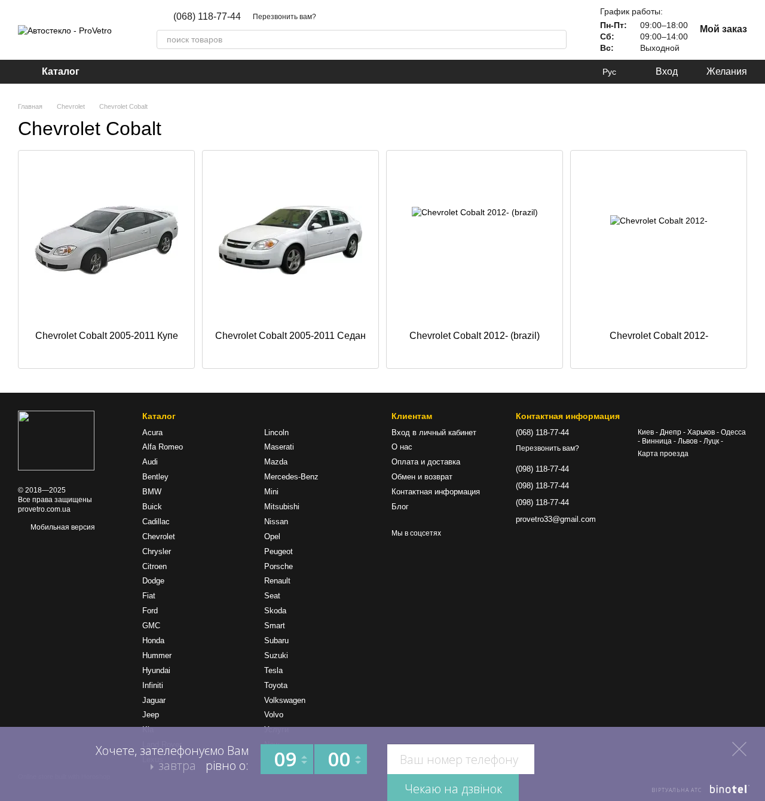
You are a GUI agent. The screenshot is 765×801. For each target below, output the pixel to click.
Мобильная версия (62, 527)
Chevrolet (158, 536)
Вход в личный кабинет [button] (433, 432)
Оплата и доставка (425, 461)
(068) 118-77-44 (207, 17)
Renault (277, 580)
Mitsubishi (281, 506)
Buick (152, 506)
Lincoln (276, 432)
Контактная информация (435, 491)
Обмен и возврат (421, 476)
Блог (400, 506)
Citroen (154, 566)
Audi (150, 461)
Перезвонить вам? (284, 17)
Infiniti (152, 685)
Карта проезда (663, 454)
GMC (151, 625)
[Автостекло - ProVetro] (56, 440)
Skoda (275, 610)
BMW (151, 491)
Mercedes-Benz (291, 476)
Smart (274, 625)
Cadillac (156, 521)
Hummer (157, 655)
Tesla (273, 670)
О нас (401, 446)
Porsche (278, 566)
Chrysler (156, 551)
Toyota (275, 685)
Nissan (276, 521)
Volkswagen (284, 700)
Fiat (148, 595)
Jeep (150, 714)
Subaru (276, 640)
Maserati (279, 446)
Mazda (275, 461)
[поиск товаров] (557, 39)
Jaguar (154, 700)
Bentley (155, 476)
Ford (150, 610)
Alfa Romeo (162, 446)
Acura (152, 432)
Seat (272, 595)
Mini (271, 491)
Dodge (153, 580)
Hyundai (156, 670)
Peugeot (278, 551)
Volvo (273, 714)
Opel (272, 536)
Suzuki (276, 655)
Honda (153, 640)
